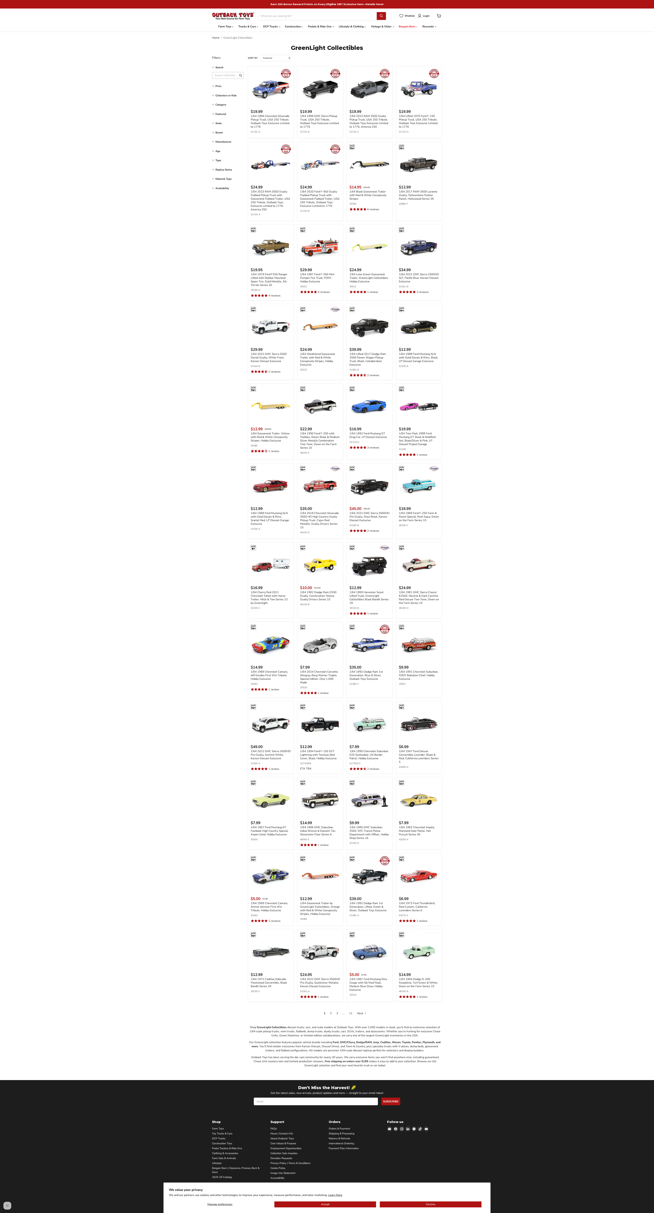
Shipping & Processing (341, 1133)
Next (360, 1013)
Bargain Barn (407, 26)
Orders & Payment (339, 1128)
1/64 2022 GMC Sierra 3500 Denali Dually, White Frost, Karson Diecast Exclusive (269, 357)
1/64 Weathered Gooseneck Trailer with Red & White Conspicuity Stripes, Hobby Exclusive (317, 359)
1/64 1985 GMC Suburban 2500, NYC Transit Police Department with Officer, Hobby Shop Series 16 (369, 832)
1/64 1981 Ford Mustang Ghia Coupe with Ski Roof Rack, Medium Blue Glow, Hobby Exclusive (368, 984)
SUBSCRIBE (391, 1101)
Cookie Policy (277, 1168)
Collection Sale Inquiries (283, 1153)
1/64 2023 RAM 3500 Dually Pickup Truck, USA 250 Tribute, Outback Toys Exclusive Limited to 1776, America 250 (368, 121)
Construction (293, 26)
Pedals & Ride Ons (320, 26)
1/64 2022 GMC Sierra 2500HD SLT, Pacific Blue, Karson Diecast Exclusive (419, 277)
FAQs (273, 1128)
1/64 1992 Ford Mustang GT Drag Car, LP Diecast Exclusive (368, 435)
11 (351, 1013)
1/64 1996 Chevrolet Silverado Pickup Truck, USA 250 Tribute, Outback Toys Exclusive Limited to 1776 (270, 121)
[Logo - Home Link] (233, 16)
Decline (430, 1204)
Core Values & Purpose (283, 1143)
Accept (325, 1204)
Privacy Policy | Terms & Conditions (290, 1163)
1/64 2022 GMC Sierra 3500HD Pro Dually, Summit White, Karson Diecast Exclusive (271, 754)
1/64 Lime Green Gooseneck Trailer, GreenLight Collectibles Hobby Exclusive (368, 277)
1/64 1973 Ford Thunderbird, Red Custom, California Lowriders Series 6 (417, 906)
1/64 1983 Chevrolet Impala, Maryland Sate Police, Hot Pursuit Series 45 (417, 830)
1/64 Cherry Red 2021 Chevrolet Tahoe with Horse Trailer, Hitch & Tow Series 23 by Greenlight (269, 597)
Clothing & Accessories (225, 1153)
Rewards (428, 26)
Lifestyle (217, 1163)
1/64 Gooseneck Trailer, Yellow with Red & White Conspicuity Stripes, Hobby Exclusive (270, 437)
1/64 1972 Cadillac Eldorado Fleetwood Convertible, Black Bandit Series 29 (269, 982)
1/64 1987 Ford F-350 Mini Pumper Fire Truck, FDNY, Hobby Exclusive (317, 277)
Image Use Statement (282, 1173)
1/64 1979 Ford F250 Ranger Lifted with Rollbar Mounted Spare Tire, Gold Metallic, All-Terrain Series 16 (269, 279)
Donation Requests (281, 1158)
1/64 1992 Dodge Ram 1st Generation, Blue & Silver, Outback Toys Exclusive (366, 675)
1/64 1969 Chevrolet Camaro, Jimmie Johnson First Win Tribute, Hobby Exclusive (269, 906)
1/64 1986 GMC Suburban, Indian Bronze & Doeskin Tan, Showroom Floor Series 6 (318, 830)
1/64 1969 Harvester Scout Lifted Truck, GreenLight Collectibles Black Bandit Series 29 (369, 597)
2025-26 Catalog (222, 1177)
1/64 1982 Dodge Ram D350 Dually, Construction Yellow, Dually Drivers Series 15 (318, 595)
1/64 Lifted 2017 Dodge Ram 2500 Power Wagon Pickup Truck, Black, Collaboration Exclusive (367, 359)
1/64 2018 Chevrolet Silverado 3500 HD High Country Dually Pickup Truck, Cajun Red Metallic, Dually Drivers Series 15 (319, 520)
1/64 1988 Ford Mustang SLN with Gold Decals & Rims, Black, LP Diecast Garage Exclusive (418, 357)
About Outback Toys (282, 1138)
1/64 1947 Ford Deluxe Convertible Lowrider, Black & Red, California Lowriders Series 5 (419, 756)
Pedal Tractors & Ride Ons (227, 1148)
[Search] (381, 16)
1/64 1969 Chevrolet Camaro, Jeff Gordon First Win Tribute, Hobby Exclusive (269, 675)
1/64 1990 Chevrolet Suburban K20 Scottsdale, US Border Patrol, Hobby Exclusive (368, 754)
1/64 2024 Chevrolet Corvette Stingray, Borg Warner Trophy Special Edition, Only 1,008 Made (319, 677)
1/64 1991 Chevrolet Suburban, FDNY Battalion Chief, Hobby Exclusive (418, 675)
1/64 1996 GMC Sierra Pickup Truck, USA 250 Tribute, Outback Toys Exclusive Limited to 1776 (319, 121)
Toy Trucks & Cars (222, 1133)
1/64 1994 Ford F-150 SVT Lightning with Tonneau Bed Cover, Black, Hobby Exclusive (318, 754)
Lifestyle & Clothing (351, 26)
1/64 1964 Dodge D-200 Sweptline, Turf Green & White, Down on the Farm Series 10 (418, 982)
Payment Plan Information (344, 1148)
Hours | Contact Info (281, 1133)
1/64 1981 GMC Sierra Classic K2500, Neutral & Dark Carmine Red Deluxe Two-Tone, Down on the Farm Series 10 (419, 597)
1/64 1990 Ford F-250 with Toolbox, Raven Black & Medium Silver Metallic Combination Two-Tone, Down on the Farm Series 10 (320, 441)
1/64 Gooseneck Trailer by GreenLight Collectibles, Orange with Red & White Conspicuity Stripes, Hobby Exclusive (320, 908)
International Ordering (341, 1143)
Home (216, 37)
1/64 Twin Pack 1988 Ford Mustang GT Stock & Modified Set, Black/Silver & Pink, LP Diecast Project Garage (417, 439)
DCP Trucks (270, 26)
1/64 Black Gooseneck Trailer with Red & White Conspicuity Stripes (367, 195)
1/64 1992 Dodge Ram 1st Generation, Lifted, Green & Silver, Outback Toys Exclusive (368, 906)
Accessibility (277, 1178)
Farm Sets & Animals (224, 1158)
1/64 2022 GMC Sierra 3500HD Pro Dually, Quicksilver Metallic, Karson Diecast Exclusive (320, 982)
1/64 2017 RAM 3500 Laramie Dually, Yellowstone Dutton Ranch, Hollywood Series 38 (418, 195)
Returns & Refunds (339, 1138)
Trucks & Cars (247, 26)
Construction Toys (222, 1143)
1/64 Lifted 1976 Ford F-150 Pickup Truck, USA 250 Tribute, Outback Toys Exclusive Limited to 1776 (418, 121)
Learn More (335, 1195)
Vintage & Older (381, 26)
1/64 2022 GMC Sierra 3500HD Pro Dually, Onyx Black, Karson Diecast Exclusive (369, 516)
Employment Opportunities (285, 1148)
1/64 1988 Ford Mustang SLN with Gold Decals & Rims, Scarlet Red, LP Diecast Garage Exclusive (270, 518)
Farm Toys (225, 26)
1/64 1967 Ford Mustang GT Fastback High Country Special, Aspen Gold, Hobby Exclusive (270, 830)
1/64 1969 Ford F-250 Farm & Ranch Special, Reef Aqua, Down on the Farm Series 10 (419, 516)
